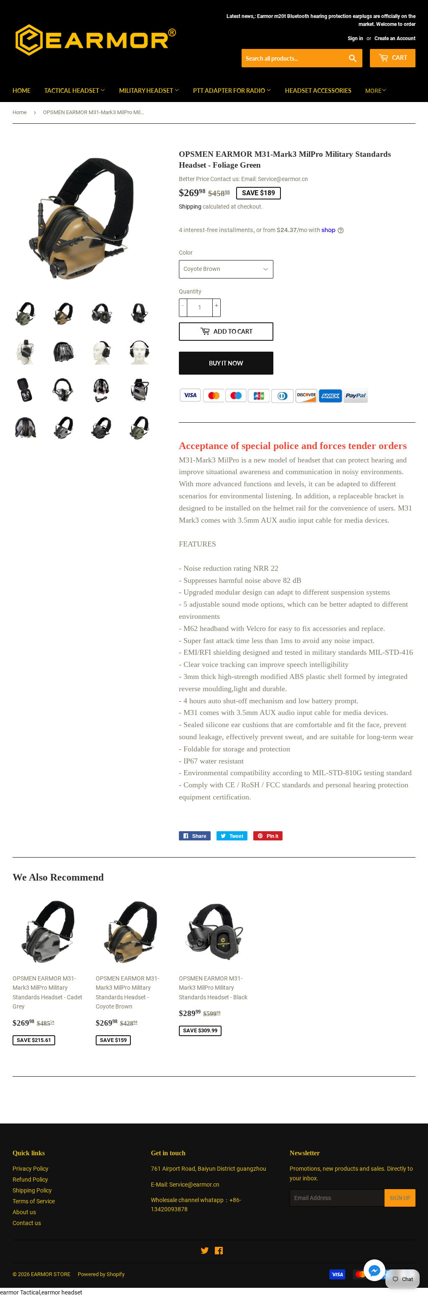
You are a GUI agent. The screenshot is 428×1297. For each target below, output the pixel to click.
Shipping (190, 206)
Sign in (355, 38)
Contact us (27, 1223)
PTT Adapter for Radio (229, 90)
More (373, 90)
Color (186, 252)
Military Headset (146, 90)
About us (24, 1212)
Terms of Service (34, 1201)
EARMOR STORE (50, 1274)
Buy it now (226, 363)
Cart (399, 57)
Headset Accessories (318, 90)
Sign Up (400, 1198)
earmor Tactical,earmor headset (41, 1292)
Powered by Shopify (101, 1274)
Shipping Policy (32, 1190)
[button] (374, 1271)
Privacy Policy (30, 1168)
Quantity (190, 291)
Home (22, 90)
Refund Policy (30, 1179)
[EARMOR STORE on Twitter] (205, 1251)
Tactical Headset (72, 90)
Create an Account (394, 38)
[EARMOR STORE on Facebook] (218, 1251)
